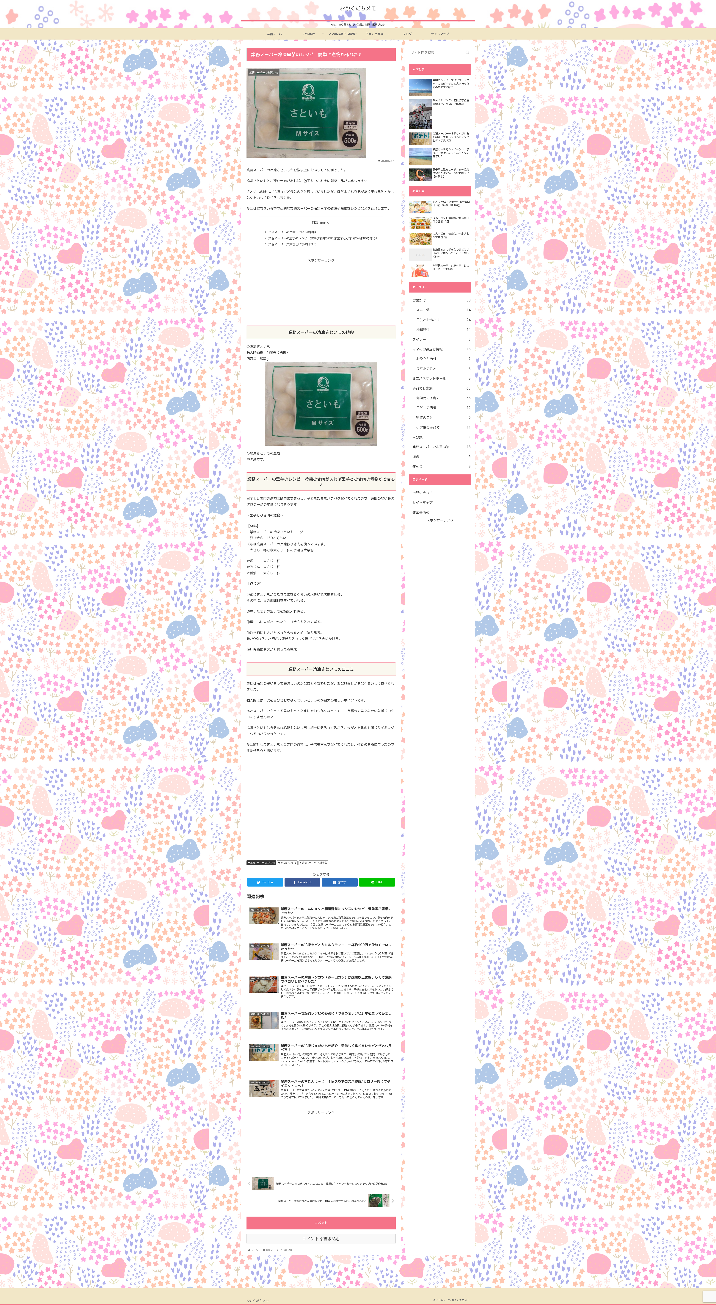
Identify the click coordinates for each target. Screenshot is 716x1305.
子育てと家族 (441, 388)
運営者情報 (420, 512)
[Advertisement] (321, 290)
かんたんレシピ (288, 862)
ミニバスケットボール (441, 378)
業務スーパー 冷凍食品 (314, 862)
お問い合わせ (422, 492)
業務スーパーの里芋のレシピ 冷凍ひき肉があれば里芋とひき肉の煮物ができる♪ (323, 238)
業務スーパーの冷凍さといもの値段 (292, 232)
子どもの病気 (443, 407)
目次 (315, 222)
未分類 (441, 437)
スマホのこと (443, 368)
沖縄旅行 (443, 329)
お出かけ (441, 300)
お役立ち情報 (443, 359)
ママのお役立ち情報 (441, 349)
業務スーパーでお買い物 (262, 862)
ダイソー (441, 339)
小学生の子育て (443, 427)
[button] (467, 52)
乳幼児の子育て (443, 398)
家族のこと (443, 417)
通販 (441, 456)
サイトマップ (422, 502)
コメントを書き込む (321, 1238)
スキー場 (443, 310)
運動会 (441, 466)
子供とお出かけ (443, 320)
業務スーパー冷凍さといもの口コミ (292, 244)
